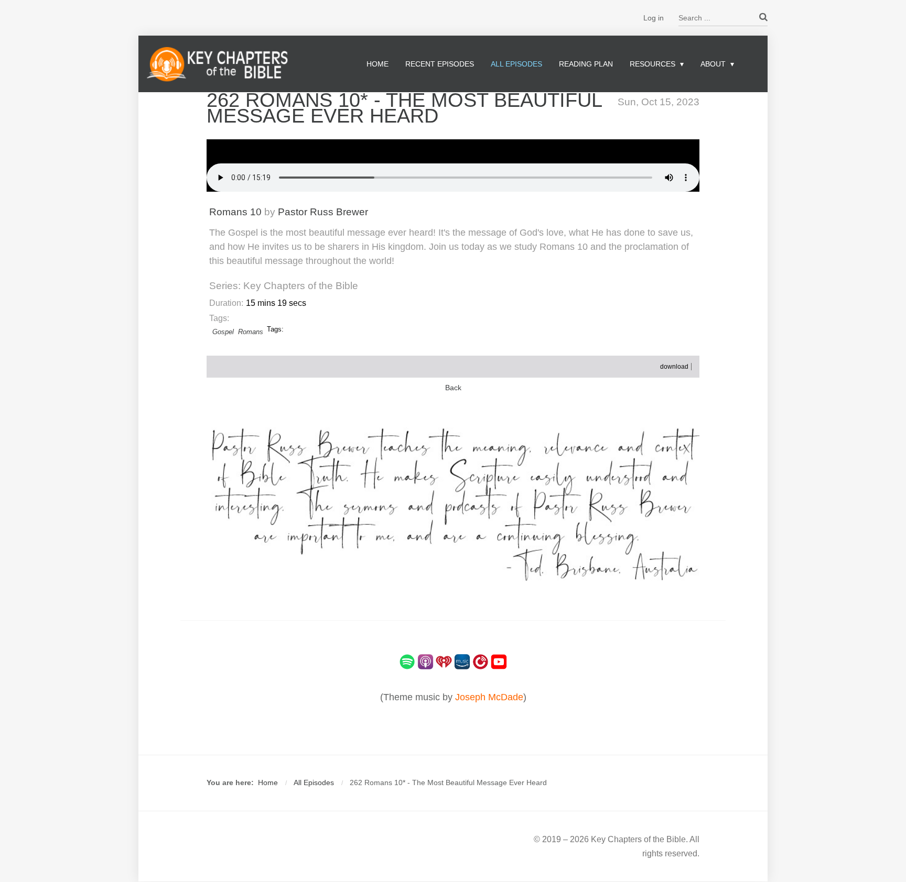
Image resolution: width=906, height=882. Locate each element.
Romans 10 (235, 211)
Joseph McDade (489, 697)
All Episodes (516, 64)
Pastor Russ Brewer (323, 211)
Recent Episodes (439, 64)
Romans (250, 332)
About (713, 64)
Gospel (223, 332)
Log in (653, 18)
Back (453, 388)
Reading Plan (586, 64)
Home (377, 64)
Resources (652, 64)
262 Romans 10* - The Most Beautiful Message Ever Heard (404, 108)
